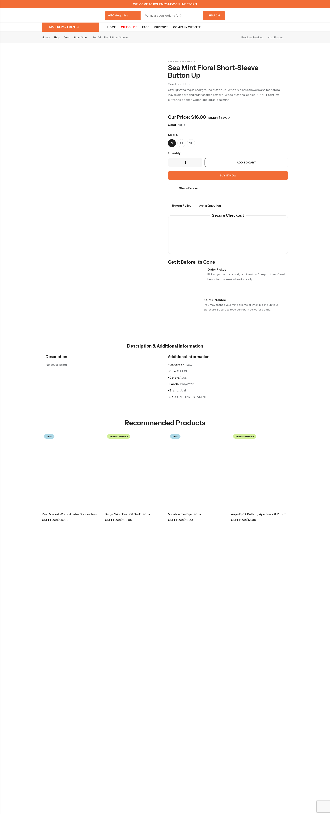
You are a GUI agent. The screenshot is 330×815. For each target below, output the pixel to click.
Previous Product (252, 37)
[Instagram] (280, 4)
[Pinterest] (273, 4)
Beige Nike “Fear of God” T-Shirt (128, 514)
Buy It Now (228, 175)
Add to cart (246, 162)
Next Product (276, 37)
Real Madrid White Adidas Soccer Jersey (71, 514)
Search (214, 15)
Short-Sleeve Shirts (81, 37)
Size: (171, 135)
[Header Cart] (286, 15)
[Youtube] (287, 4)
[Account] (279, 15)
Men (67, 37)
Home (46, 37)
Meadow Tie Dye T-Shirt (185, 514)
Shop (56, 37)
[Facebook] (266, 4)
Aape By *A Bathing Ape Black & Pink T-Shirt (262, 514)
